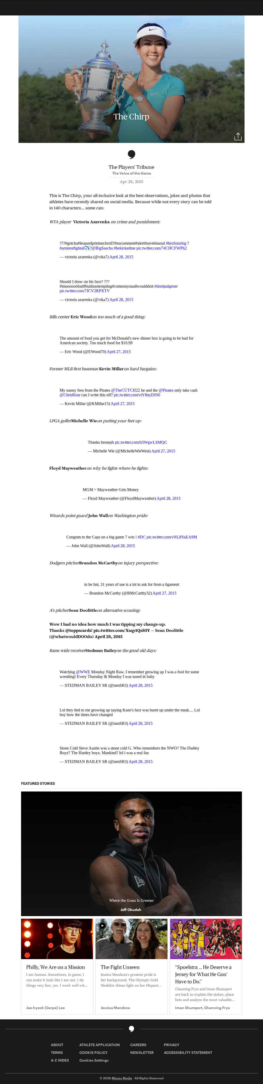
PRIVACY (171, 1045)
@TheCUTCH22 (125, 390)
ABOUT (57, 1045)
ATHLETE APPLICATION (99, 1045)
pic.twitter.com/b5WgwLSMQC (141, 442)
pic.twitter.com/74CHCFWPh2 (161, 248)
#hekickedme (124, 248)
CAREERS (138, 1045)
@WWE (83, 672)
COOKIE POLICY (93, 1052)
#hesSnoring (176, 243)
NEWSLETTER (142, 1052)
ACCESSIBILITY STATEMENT (188, 1052)
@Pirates (166, 390)
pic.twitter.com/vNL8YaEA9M (172, 537)
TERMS (57, 1052)
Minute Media (122, 1078)
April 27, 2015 (119, 351)
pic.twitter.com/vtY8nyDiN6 (137, 395)
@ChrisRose (70, 395)
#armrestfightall (72, 248)
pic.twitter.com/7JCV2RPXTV (85, 291)
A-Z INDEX (60, 1060)
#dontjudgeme (165, 286)
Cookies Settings (94, 1060)
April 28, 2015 (121, 257)
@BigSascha (102, 248)
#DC (142, 537)
